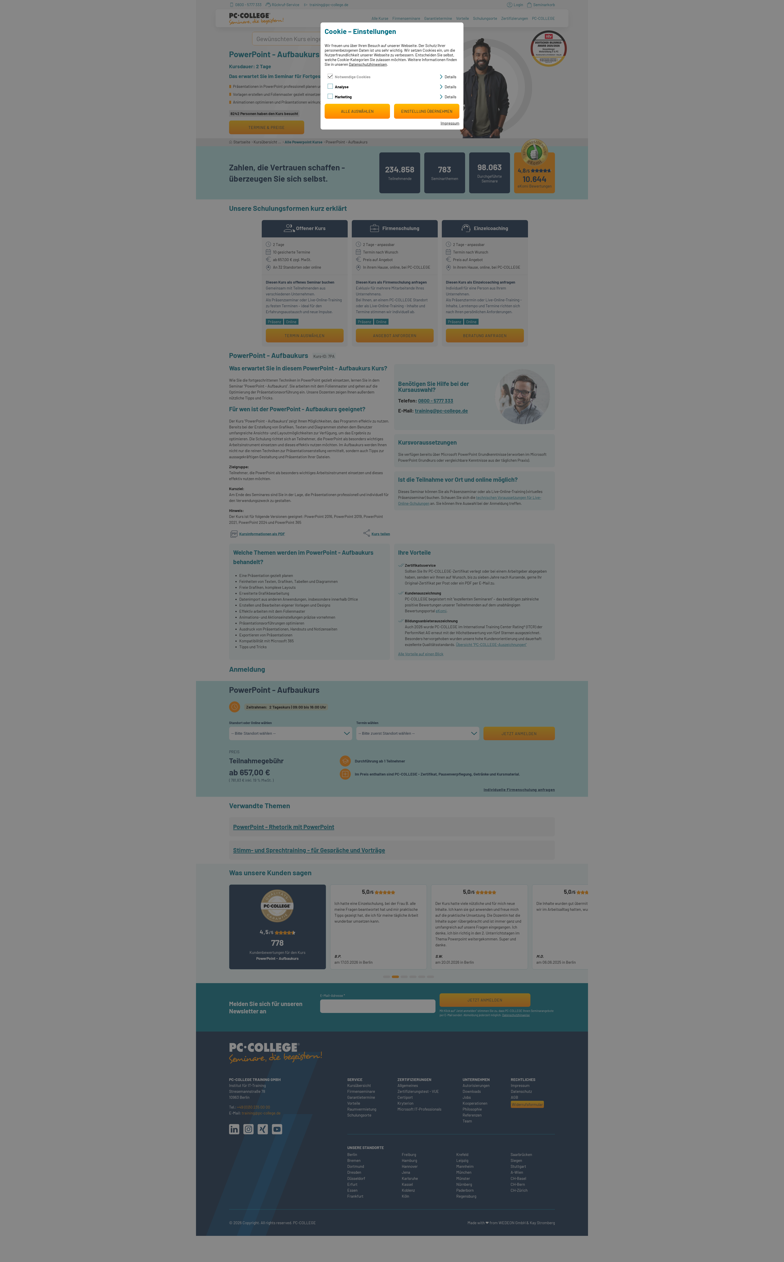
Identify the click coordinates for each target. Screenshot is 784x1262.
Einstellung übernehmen (426, 111)
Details (450, 76)
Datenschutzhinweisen (368, 64)
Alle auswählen (357, 111)
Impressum (450, 123)
